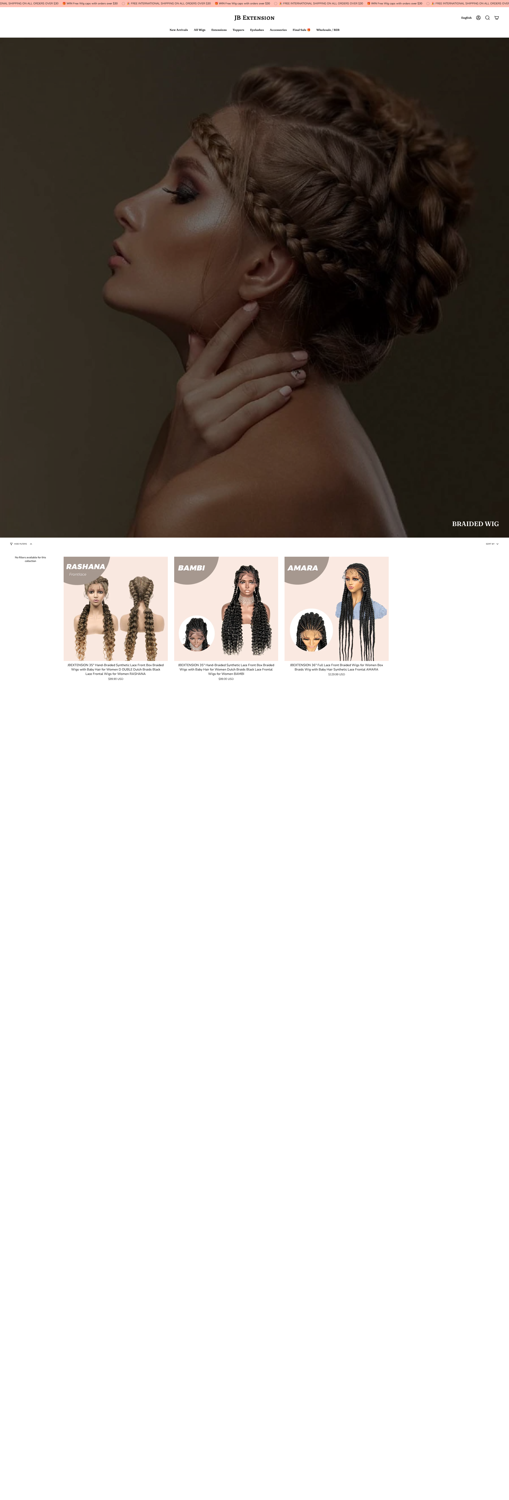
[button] (487, 17)
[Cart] (496, 17)
